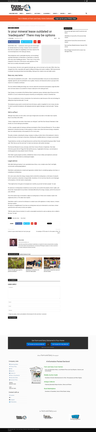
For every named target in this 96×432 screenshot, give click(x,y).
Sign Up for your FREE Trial (65, 19)
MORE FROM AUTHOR (25, 254)
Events (55, 13)
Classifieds (46, 13)
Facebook (12, 395)
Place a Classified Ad (15, 375)
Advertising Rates (14, 364)
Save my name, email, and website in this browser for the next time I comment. (28, 314)
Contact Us (12, 373)
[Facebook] (85, 1)
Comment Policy (14, 379)
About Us (12, 371)
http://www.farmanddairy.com (23, 242)
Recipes (62, 13)
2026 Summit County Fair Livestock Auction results (75, 41)
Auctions (37, 13)
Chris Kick (11, 38)
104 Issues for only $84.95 (60, 344)
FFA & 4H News (29, 268)
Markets (28, 13)
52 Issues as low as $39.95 (36, 344)
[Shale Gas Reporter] (48, 418)
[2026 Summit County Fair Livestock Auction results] (52, 263)
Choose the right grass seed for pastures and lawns (76, 32)
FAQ (11, 368)
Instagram (12, 399)
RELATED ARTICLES (13, 254)
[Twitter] (87, 1)
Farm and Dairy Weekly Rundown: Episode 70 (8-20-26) (76, 46)
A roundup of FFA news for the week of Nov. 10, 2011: (48, 232)
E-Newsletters (13, 401)
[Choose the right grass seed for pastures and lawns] (16, 263)
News (21, 13)
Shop (69, 13)
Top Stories (17, 27)
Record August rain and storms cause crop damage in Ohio (75, 50)
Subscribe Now (13, 13)
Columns (10, 268)
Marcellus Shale (16, 218)
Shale (13, 27)
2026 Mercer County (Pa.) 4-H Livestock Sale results (75, 36)
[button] (86, 13)
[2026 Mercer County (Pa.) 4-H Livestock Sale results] (34, 263)
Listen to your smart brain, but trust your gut (19, 231)
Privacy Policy (13, 366)
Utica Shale (23, 218)
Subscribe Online (14, 377)
